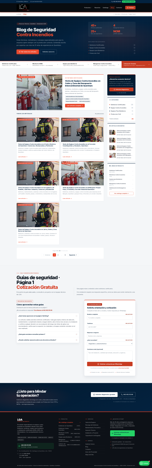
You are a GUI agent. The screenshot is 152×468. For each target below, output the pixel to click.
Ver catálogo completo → (121, 193)
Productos (87, 7)
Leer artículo (22, 156)
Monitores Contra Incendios (69, 433)
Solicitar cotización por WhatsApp (111, 364)
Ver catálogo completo (66, 422)
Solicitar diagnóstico (122, 89)
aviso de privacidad (123, 368)
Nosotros (97, 7)
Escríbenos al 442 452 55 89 (43, 310)
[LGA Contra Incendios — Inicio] (23, 7)
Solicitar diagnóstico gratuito (105, 394)
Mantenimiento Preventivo (93, 427)
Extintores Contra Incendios (69, 429)
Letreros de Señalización (69, 444)
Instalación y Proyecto (91, 433)
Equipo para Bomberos (69, 437)
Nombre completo (110, 314)
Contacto (119, 7)
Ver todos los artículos (28, 52)
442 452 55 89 (117, 1)
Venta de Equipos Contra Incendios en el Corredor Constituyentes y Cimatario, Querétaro (79, 145)
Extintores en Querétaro (69, 426)
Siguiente (72, 255)
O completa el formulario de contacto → (124, 401)
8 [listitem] (65, 255)
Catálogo (105, 7)
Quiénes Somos (90, 444)
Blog (112, 7)
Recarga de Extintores (91, 425)
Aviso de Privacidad (91, 452)
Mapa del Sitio (89, 454)
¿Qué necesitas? (110, 340)
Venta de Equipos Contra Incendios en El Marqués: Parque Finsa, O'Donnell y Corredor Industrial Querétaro (82, 188)
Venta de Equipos (90, 422)
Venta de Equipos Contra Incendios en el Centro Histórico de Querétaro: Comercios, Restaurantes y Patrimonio (37, 145)
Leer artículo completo (74, 105)
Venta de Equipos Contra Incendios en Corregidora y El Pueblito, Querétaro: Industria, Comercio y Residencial (36, 188)
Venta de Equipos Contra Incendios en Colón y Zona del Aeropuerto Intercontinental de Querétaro (82, 83)
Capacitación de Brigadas (92, 435)
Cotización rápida (129, 1)
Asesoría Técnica (90, 430)
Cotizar (131, 7)
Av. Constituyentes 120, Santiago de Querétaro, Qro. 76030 (35, 451)
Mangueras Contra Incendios (69, 440)
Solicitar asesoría (48, 52)
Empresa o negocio (93, 332)
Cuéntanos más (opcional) (95, 349)
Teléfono (110, 323)
